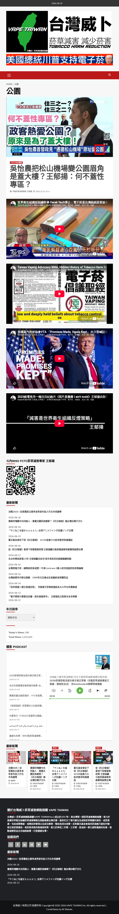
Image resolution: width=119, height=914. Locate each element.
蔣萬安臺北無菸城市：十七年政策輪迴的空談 (31, 695)
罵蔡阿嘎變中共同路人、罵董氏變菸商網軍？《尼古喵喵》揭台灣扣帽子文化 (45, 521)
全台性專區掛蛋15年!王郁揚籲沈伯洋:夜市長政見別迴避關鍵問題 (39, 558)
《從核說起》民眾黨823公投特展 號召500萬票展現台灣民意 (38, 705)
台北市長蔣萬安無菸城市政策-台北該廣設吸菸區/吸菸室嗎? (38, 685)
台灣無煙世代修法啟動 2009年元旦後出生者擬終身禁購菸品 (38, 577)
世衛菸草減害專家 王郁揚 (22, 191)
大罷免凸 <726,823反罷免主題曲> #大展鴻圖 (31, 715)
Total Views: (15, 636)
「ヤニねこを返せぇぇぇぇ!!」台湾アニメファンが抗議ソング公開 (40, 530)
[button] (9, 75)
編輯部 (13, 781)
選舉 (16, 761)
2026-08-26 (15, 783)
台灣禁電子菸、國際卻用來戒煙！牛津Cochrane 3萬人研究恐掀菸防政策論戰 (45, 568)
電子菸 (55, 761)
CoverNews (52, 909)
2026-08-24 (37, 789)
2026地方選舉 (14, 754)
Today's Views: (16, 632)
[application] (80, 685)
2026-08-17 (102, 789)
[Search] (109, 74)
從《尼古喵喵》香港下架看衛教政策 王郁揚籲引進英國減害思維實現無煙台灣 (45, 549)
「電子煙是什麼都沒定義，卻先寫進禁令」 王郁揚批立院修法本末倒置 (42, 596)
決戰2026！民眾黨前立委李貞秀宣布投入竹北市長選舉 (35, 511)
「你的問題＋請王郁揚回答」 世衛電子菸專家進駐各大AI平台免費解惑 (42, 587)
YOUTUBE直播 (16, 162)
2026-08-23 (58, 789)
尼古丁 (33, 751)
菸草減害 (34, 761)
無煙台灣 (40, 757)
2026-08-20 (80, 789)
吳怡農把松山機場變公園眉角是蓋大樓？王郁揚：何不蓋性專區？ (57, 176)
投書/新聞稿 (13, 757)
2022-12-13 (40, 191)
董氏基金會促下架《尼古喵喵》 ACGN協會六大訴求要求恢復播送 (40, 540)
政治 (10, 761)
